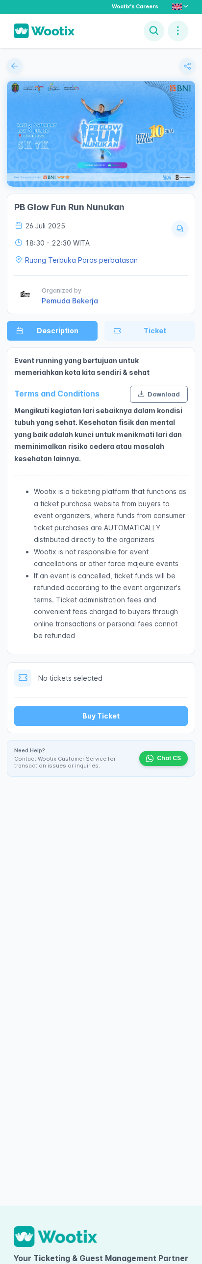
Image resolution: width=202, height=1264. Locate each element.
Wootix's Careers (135, 6)
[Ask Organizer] (180, 228)
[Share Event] (187, 66)
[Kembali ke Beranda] (15, 66)
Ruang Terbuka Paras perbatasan (81, 260)
